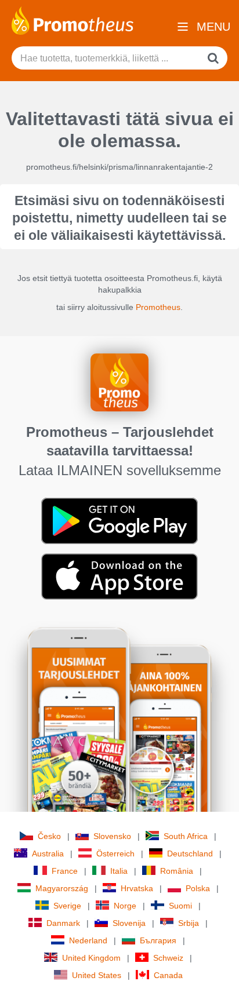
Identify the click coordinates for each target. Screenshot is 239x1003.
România (176, 871)
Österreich (115, 853)
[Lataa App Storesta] (119, 576)
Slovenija (129, 923)
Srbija (188, 923)
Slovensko (112, 836)
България (158, 940)
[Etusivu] (72, 19)
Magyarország (61, 888)
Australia (48, 853)
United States (96, 975)
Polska (198, 888)
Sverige (67, 905)
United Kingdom (91, 957)
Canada (168, 975)
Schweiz (168, 957)
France (65, 871)
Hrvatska (137, 888)
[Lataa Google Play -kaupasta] (119, 520)
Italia (119, 871)
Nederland (88, 940)
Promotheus (158, 307)
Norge (125, 905)
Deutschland (190, 853)
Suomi (180, 905)
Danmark (63, 923)
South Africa (186, 836)
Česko (49, 836)
